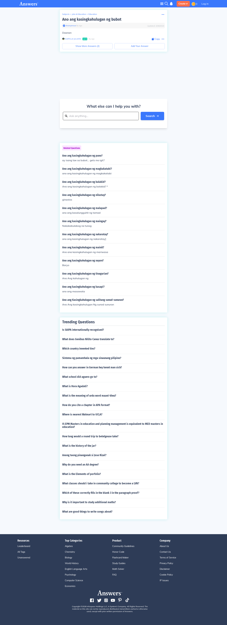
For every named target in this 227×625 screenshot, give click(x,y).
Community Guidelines (123, 546)
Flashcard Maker (120, 557)
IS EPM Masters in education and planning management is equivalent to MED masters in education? (112, 425)
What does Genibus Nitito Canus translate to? (88, 339)
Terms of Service (168, 557)
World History (72, 563)
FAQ (114, 574)
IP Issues (164, 580)
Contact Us (165, 551)
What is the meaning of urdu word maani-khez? (89, 395)
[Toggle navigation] (161, 3)
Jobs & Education (79, 14)
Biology (68, 557)
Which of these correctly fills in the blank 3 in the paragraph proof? (100, 493)
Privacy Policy (166, 563)
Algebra (69, 546)
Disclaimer (165, 569)
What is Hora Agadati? (75, 386)
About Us (164, 546)
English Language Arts (76, 569)
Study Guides (118, 563)
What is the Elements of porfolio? (81, 474)
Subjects (65, 14)
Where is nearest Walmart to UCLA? (82, 414)
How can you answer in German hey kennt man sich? (92, 367)
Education (92, 14)
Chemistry (70, 551)
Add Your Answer (139, 46)
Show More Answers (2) (87, 46)
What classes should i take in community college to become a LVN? (100, 483)
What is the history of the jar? (79, 445)
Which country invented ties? (78, 348)
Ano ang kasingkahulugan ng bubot (91, 19)
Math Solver (118, 569)
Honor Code (118, 551)
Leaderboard (23, 546)
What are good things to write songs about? (87, 511)
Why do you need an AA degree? (80, 464)
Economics (70, 586)
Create (182, 3)
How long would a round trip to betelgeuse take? (90, 436)
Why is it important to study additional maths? (89, 502)
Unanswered (23, 557)
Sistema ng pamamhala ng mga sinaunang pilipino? (91, 358)
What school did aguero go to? (79, 377)
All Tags (21, 551)
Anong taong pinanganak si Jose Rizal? (84, 455)
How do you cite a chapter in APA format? (86, 405)
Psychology (70, 574)
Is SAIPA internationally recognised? (83, 329)
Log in (205, 3)
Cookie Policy (166, 574)
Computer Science (74, 580)
